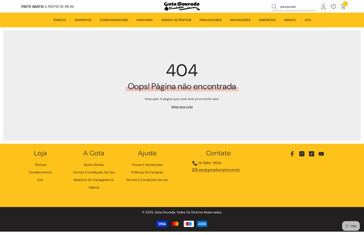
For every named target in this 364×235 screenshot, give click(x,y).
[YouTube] (321, 154)
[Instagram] (302, 154)
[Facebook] (292, 154)
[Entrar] (323, 6)
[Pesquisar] (294, 7)
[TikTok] (311, 154)
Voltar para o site (182, 107)
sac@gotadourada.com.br (219, 169)
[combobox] (298, 7)
